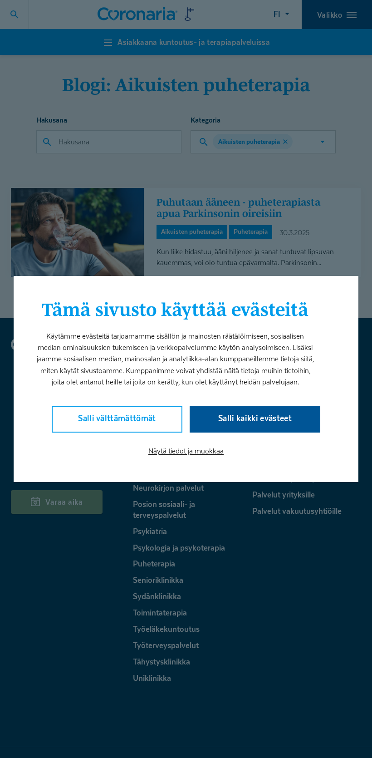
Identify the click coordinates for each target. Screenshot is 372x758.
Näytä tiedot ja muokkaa (186, 451)
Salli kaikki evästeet (255, 418)
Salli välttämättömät (117, 418)
